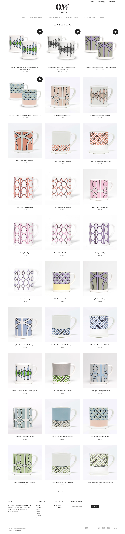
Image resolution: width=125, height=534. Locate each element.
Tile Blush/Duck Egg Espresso (100, 436)
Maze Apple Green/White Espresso (62, 482)
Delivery (38, 513)
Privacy (38, 511)
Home (23, 17)
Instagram (58, 507)
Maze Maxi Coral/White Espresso (100, 161)
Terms (38, 509)
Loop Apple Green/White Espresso (24, 482)
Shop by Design (54, 17)
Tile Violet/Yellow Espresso (62, 299)
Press (37, 518)
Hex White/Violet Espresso (100, 253)
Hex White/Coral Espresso (25, 207)
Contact (38, 507)
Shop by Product (36, 17)
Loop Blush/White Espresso (62, 115)
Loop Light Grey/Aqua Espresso (100, 390)
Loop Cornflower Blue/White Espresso (24, 345)
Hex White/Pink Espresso (24, 253)
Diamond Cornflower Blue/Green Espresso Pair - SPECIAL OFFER (24, 68)
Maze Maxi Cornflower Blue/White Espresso (100, 345)
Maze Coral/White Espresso (62, 161)
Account (91, 2)
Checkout (112, 2)
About (38, 505)
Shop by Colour (72, 17)
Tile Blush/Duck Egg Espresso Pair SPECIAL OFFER (25, 115)
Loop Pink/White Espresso (100, 207)
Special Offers (89, 17)
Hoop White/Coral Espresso (62, 207)
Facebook (58, 505)
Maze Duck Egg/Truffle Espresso (62, 436)
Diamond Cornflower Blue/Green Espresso (25, 390)
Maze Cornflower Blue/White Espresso (62, 345)
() (101, 2)
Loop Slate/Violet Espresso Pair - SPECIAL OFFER (100, 67)
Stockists (39, 515)
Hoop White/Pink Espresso (62, 253)
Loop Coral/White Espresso (24, 160)
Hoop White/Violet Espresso (24, 299)
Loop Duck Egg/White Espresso (24, 436)
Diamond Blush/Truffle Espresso (100, 115)
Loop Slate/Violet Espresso (100, 299)
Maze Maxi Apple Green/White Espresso (100, 482)
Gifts (102, 17)
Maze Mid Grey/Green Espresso (62, 390)
